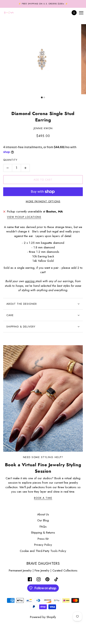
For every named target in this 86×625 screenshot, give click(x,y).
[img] (29, 579)
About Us (43, 514)
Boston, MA (54, 211)
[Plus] (25, 168)
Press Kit (43, 539)
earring (30, 281)
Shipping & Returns (43, 532)
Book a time (43, 498)
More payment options (43, 201)
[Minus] (7, 168)
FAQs (43, 526)
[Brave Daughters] (12, 13)
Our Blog (43, 520)
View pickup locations (24, 217)
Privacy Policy (43, 545)
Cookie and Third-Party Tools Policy (43, 551)
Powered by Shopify (43, 617)
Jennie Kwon (43, 128)
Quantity (10, 160)
